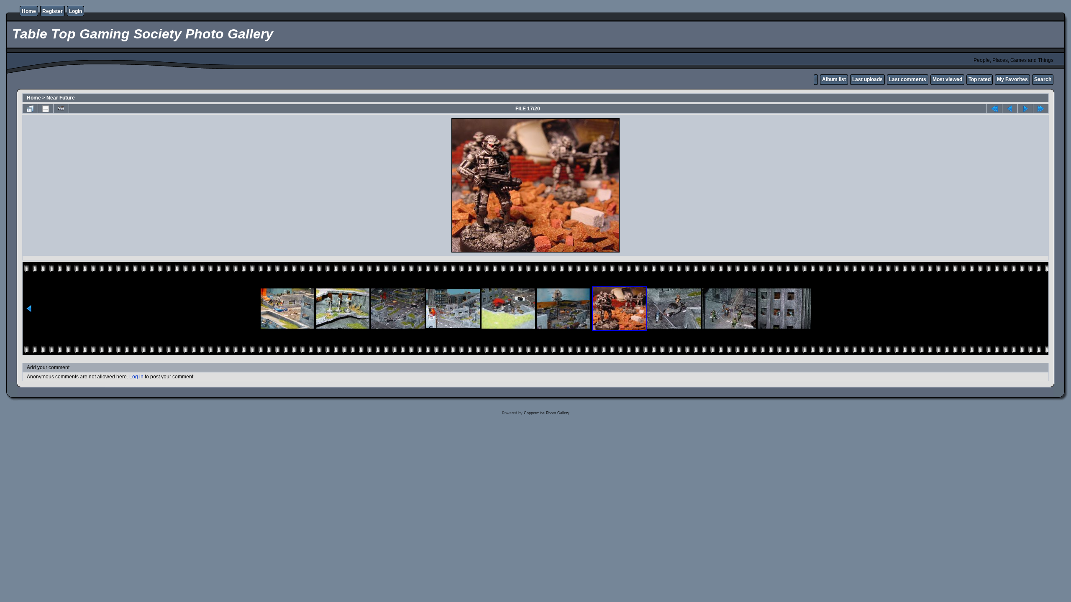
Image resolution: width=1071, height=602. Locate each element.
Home (29, 11)
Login (75, 11)
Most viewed (947, 79)
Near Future (60, 98)
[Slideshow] (61, 108)
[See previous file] (1009, 108)
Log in (136, 377)
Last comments (907, 79)
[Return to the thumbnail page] (30, 108)
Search (1042, 79)
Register (52, 11)
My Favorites (1012, 79)
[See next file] (1025, 108)
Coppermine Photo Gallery (546, 413)
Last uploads (867, 79)
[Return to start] (994, 108)
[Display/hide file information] (45, 108)
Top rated (980, 79)
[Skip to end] (1040, 108)
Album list (834, 79)
